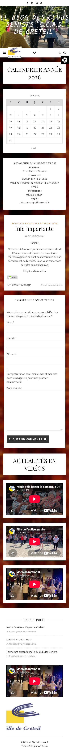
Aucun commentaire (51, 285)
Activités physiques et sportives (34, 223)
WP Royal (42, 745)
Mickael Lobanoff (21, 284)
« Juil (33, 148)
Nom (10, 322)
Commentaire (14, 388)
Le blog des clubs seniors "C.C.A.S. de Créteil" (34, 25)
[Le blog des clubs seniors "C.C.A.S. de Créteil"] (14, 52)
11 (18, 121)
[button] (65, 60)
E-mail (11, 338)
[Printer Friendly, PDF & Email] (12, 277)
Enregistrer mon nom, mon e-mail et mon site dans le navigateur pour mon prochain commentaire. (32, 377)
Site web (12, 354)
